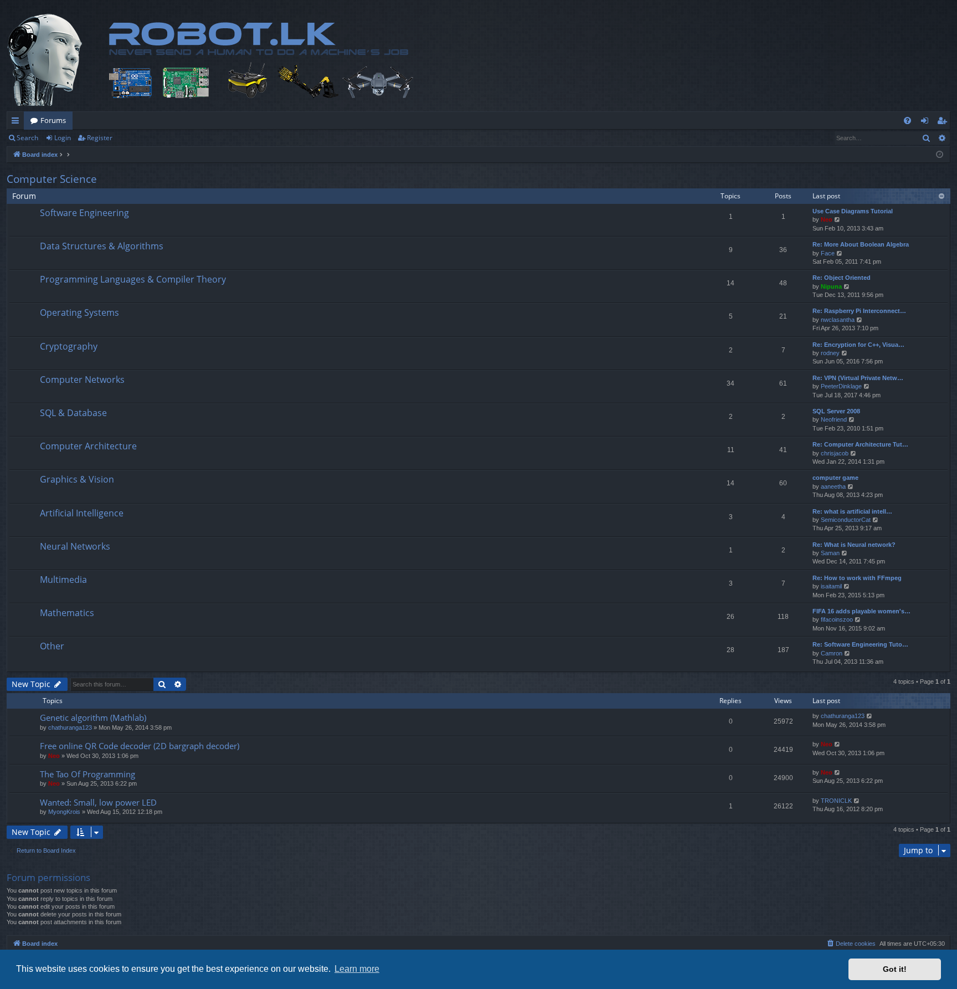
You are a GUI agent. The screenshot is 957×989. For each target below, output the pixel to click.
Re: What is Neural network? (854, 544)
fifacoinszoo (837, 619)
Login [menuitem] (926, 122)
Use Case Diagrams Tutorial (852, 211)
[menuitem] (907, 120)
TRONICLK (836, 800)
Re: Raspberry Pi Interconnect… (859, 311)
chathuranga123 (70, 727)
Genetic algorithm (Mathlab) (93, 717)
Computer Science (52, 179)
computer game (835, 477)
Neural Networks (75, 546)
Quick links (17, 122)
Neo (826, 219)
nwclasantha (838, 319)
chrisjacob (834, 453)
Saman (830, 553)
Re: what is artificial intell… (852, 511)
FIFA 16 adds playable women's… (861, 611)
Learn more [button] (357, 968)
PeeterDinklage (841, 386)
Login (62, 137)
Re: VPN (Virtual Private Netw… (857, 378)
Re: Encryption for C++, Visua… (858, 344)
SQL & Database (73, 413)
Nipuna (831, 286)
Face (828, 253)
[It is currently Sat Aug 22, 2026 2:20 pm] (939, 154)
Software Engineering (84, 213)
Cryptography (68, 346)
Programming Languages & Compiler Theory (133, 279)
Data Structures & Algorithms (101, 246)
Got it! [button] (895, 969)
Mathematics (67, 613)
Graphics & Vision (77, 479)
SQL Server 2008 (836, 411)
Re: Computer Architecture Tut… (860, 444)
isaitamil (831, 586)
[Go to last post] (869, 716)
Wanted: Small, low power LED (98, 802)
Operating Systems (79, 312)
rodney (830, 353)
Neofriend (834, 419)
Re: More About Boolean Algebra (860, 244)
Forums (53, 120)
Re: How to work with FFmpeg (857, 578)
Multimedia (63, 579)
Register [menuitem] (944, 122)
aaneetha (833, 486)
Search (27, 137)
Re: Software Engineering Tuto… (860, 644)
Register (99, 137)
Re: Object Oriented (841, 277)
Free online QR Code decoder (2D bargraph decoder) (139, 745)
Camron (831, 653)
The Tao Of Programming (87, 774)
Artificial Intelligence (82, 513)
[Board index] (242, 59)
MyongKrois (64, 811)
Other (52, 646)
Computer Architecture (88, 446)
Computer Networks (82, 379)
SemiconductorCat (846, 519)
